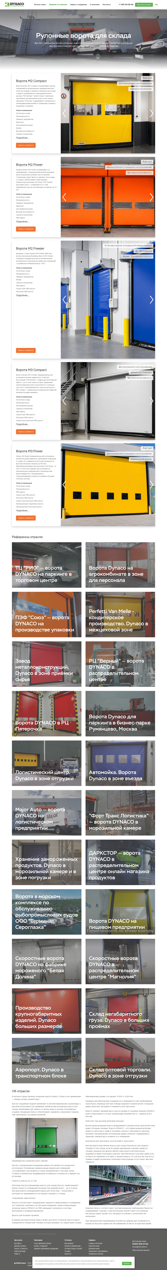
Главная (16, 1234)
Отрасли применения (28, 1234)
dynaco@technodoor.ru (139, 1247)
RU (156, 5)
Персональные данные (141, 1250)
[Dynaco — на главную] (15, 4)
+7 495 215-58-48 (125, 4)
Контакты (107, 4)
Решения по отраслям (58, 4)
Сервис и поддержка (78, 4)
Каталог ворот (40, 4)
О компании (95, 4)
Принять (127, 1263)
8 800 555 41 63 (140, 1244)
